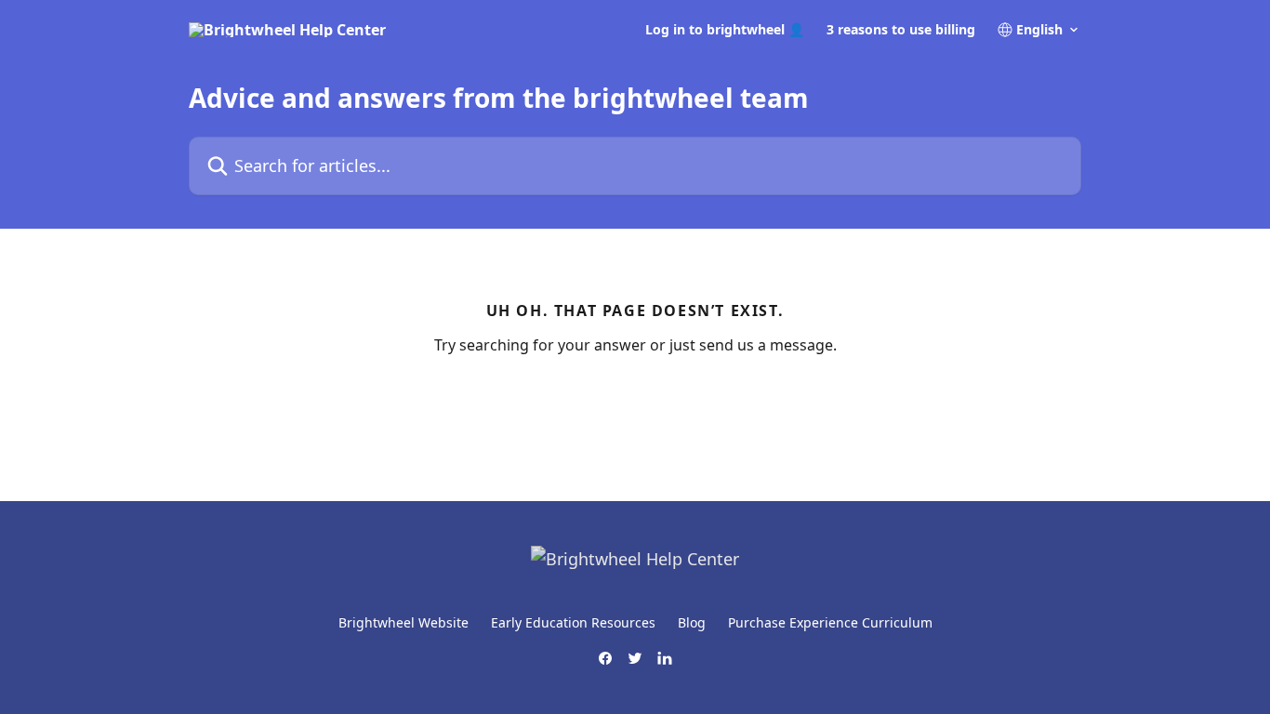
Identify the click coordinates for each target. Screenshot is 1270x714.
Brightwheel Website (403, 622)
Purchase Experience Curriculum (830, 622)
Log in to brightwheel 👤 (724, 29)
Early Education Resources (573, 622)
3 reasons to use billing (901, 29)
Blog (692, 622)
